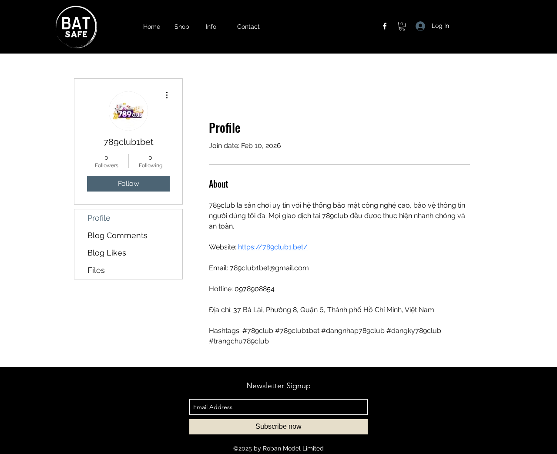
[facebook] (384, 26)
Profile (99, 217)
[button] (217, 26)
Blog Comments (117, 235)
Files (96, 270)
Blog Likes (106, 252)
